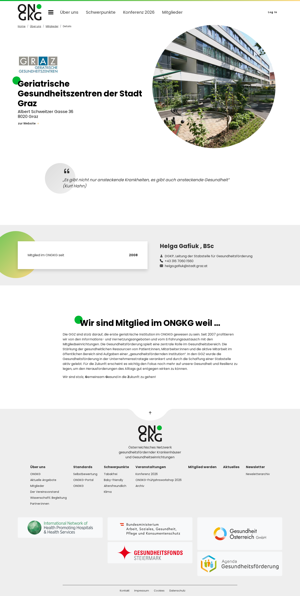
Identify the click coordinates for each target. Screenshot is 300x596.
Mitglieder (172, 12)
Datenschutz (177, 590)
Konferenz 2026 (138, 12)
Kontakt (124, 590)
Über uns (69, 12)
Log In (272, 12)
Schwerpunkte (101, 12)
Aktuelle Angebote (43, 480)
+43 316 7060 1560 (178, 261)
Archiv (140, 486)
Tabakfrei (110, 474)
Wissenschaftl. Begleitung (48, 498)
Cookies (159, 590)
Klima (108, 492)
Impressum (141, 590)
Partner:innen (39, 504)
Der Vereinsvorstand (44, 492)
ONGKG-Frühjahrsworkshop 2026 (159, 480)
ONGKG (35, 474)
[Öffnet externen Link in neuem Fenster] (150, 528)
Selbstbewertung (85, 474)
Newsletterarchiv (258, 474)
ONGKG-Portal (83, 480)
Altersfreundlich (115, 486)
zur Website (27, 123)
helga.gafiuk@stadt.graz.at (186, 266)
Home (22, 26)
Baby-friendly (113, 480)
